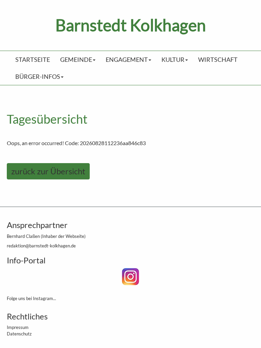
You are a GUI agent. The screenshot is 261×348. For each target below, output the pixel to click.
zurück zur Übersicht (48, 171)
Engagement (127, 59)
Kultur (173, 59)
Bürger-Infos (37, 76)
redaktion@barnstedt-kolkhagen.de (41, 245)
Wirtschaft (218, 59)
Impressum (18, 327)
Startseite (32, 59)
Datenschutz (19, 333)
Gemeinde (76, 59)
